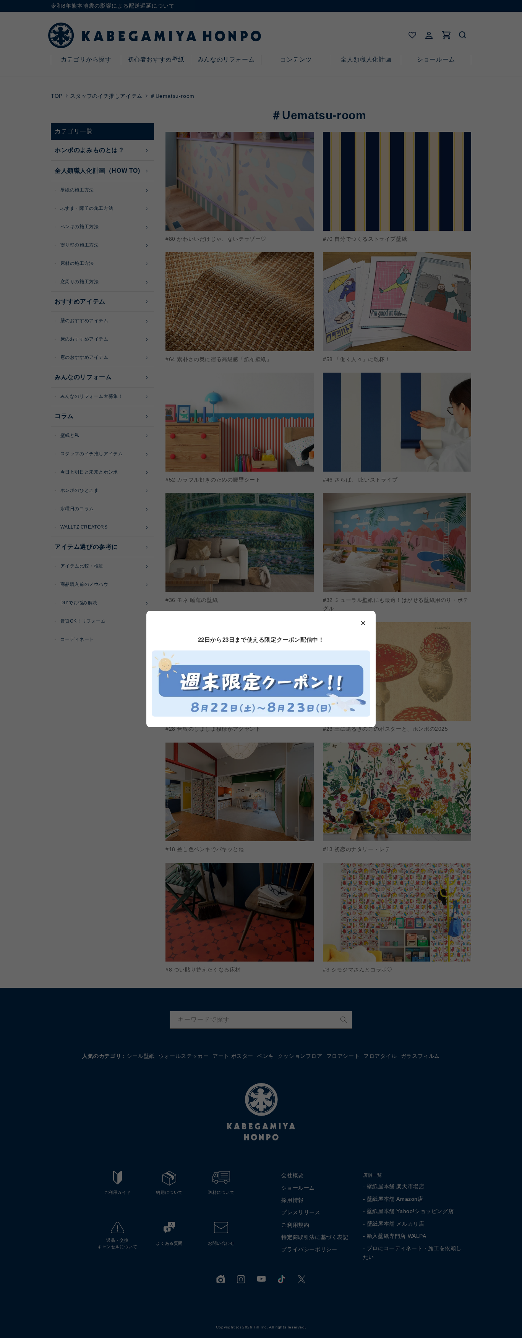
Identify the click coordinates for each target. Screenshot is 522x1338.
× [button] (363, 622)
